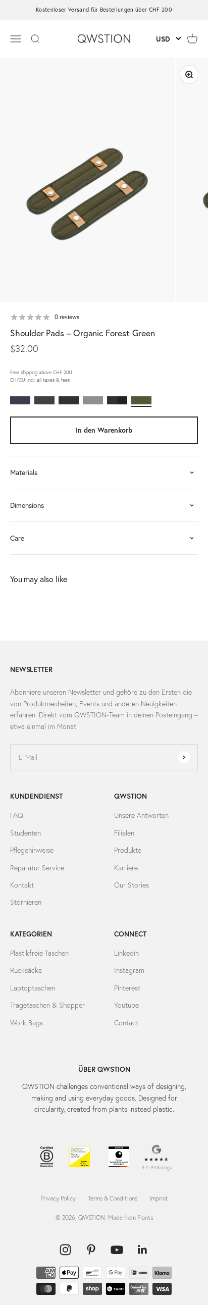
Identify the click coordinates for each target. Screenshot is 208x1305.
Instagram (129, 970)
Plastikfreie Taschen (39, 953)
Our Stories (131, 885)
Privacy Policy (58, 1198)
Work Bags (26, 1022)
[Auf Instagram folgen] (65, 1250)
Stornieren (25, 902)
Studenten (25, 833)
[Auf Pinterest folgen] (91, 1250)
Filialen (124, 833)
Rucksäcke (26, 970)
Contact (126, 1022)
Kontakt (22, 885)
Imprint (158, 1198)
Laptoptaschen (32, 988)
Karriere (126, 867)
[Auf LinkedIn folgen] (142, 1250)
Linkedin (126, 953)
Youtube (126, 1005)
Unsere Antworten (141, 815)
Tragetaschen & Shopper (47, 1005)
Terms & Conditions (112, 1198)
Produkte (127, 850)
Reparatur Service (37, 867)
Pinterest (127, 988)
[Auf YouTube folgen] (117, 1250)
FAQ (16, 815)
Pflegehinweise (32, 850)
